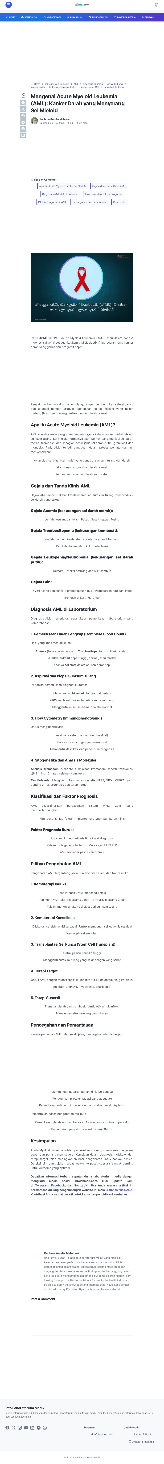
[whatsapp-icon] (45, 1428)
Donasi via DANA (120, 1190)
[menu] (8, 5)
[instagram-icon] (20, 1428)
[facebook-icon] (7, 1428)
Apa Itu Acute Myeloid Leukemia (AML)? (62, 186)
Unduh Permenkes (142, 1441)
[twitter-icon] (14, 1428)
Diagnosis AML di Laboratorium (60, 194)
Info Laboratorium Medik (87, 1457)
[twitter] (23, 109)
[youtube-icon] (26, 1428)
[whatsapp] (23, 116)
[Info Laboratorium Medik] (82, 4)
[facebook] (23, 102)
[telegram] (23, 122)
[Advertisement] (82, 53)
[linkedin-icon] (32, 1428)
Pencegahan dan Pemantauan (90, 202)
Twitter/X (81, 1185)
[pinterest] (23, 129)
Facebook (58, 1185)
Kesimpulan (119, 202)
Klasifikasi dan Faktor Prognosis (103, 194)
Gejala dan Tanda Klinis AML (108, 186)
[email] (23, 135)
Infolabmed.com (103, 1434)
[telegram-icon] (39, 1428)
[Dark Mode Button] (157, 5)
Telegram (41, 1185)
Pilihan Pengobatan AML (52, 202)
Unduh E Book (142, 1434)
